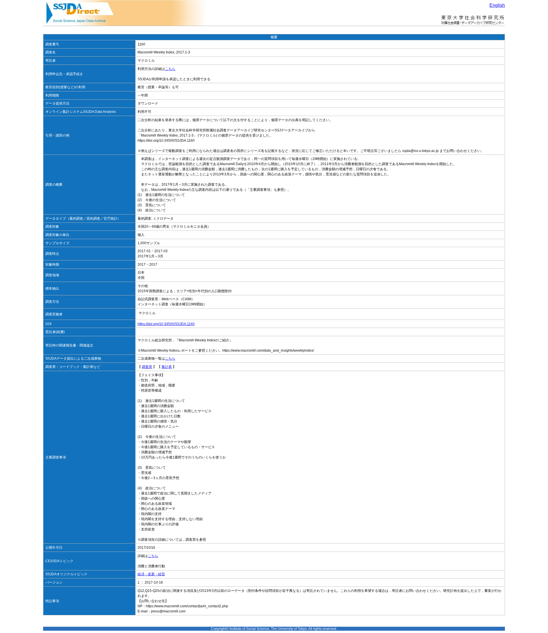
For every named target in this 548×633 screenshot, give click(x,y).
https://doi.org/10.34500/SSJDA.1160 (166, 324)
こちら (170, 69)
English (497, 5)
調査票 (147, 367)
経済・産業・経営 (151, 574)
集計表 (167, 367)
